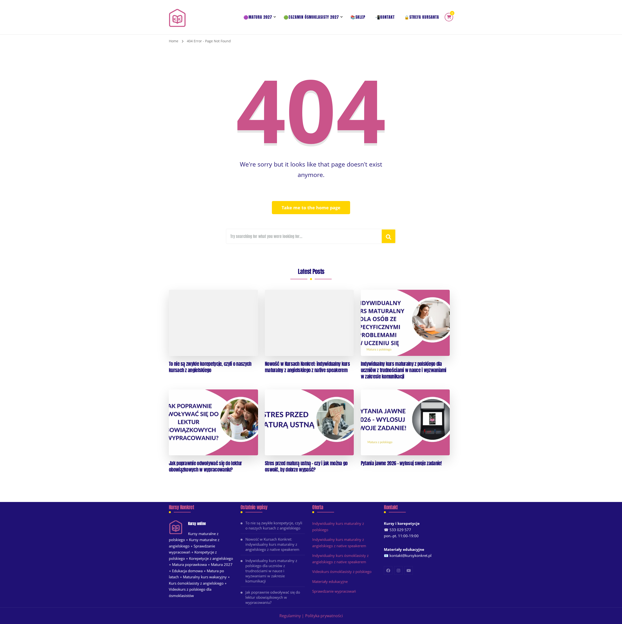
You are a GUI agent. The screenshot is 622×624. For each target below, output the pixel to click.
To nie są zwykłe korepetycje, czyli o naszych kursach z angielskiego (210, 367)
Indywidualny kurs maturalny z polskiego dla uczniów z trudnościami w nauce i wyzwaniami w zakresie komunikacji (403, 370)
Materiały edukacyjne (330, 581)
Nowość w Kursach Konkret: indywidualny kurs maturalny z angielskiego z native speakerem (307, 367)
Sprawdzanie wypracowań (334, 591)
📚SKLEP (357, 17)
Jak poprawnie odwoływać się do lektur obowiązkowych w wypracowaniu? (205, 466)
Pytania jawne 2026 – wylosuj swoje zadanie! (401, 463)
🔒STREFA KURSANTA (421, 17)
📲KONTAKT (385, 17)
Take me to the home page (311, 208)
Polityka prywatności (324, 615)
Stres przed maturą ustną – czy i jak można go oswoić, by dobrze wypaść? (306, 466)
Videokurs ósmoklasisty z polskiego (341, 571)
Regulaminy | (291, 615)
